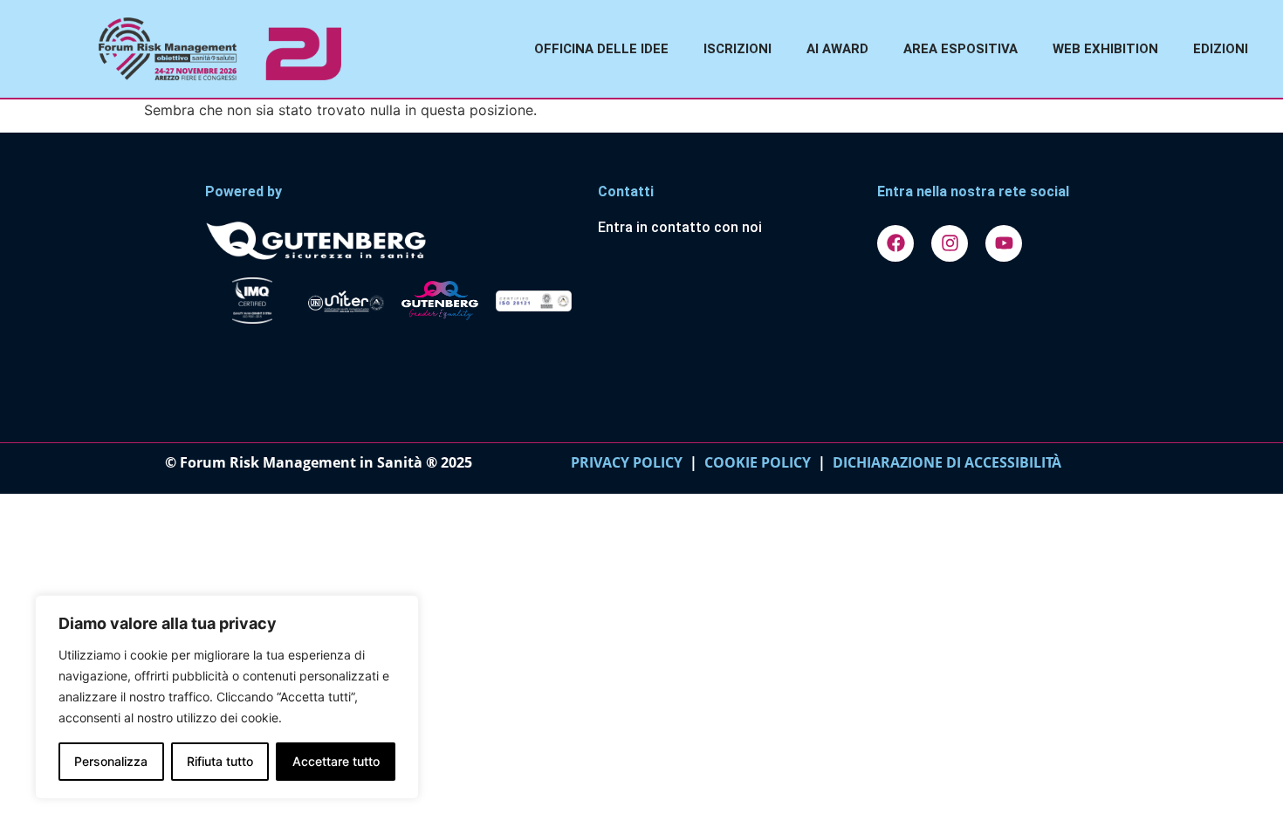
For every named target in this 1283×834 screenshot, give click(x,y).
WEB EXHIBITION (1105, 49)
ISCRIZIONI (737, 49)
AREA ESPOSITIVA (960, 49)
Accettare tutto (336, 761)
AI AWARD (837, 49)
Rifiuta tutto (220, 761)
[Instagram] (949, 243)
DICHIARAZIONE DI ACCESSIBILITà (943, 462)
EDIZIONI (1220, 49)
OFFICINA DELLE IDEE (601, 49)
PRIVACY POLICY (627, 462)
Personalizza (111, 761)
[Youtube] (1003, 243)
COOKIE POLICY (757, 462)
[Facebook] (895, 243)
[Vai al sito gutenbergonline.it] (392, 239)
